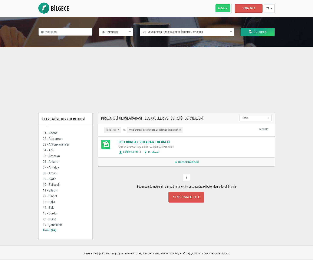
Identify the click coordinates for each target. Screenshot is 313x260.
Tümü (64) (49, 230)
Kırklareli (153, 152)
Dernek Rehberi (188, 162)
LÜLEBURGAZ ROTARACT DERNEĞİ (144, 142)
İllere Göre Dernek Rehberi (63, 119)
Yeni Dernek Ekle (186, 197)
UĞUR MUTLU (132, 152)
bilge (59, 8)
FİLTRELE (259, 31)
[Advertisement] (156, 83)
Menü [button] (221, 8)
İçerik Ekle (249, 8)
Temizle (263, 129)
